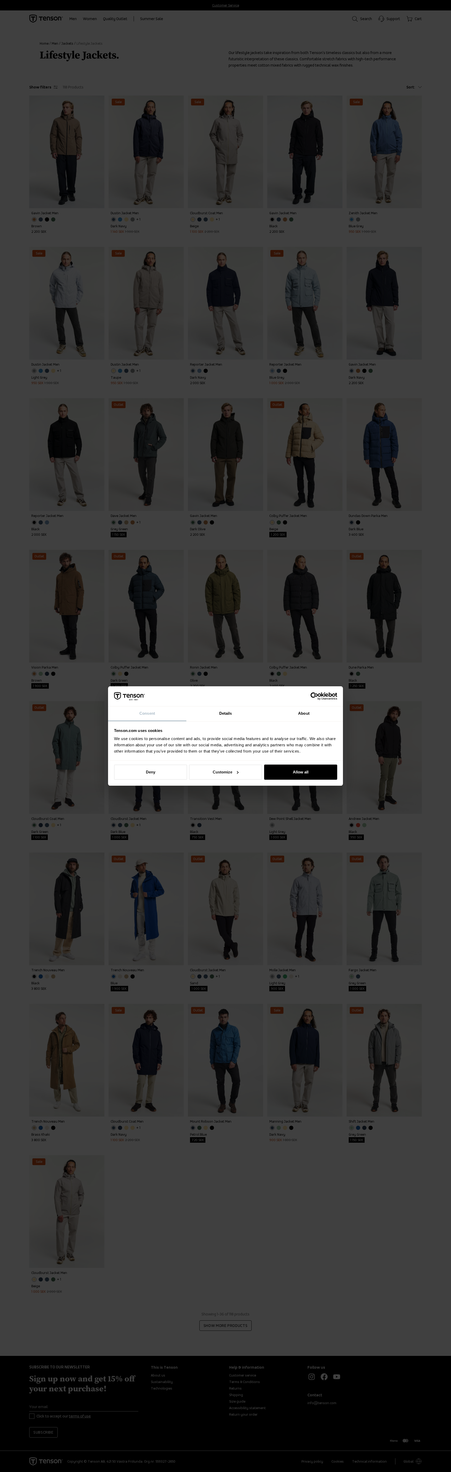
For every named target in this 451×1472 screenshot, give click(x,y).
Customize (222, 772)
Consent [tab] (147, 713)
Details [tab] (225, 713)
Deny (150, 772)
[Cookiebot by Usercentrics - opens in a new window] (314, 696)
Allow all (300, 772)
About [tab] (304, 713)
